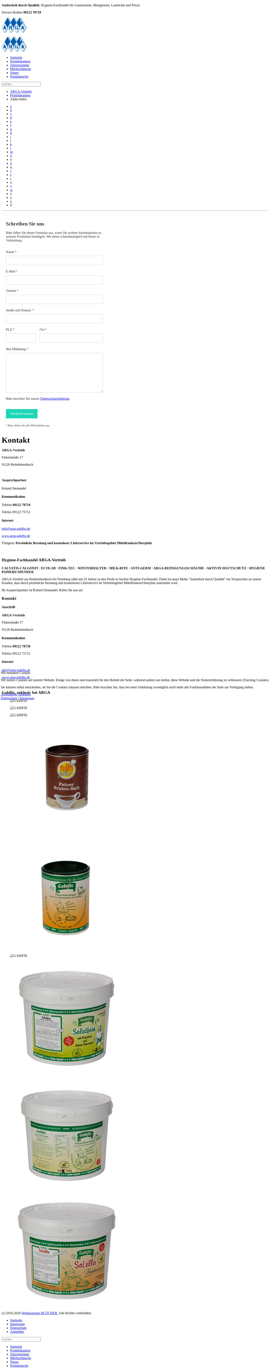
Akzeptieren (9, 694)
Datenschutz (9, 698)
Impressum (27, 698)
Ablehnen (24, 694)
